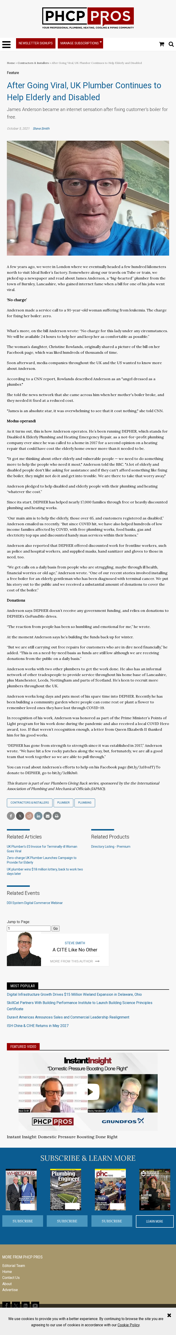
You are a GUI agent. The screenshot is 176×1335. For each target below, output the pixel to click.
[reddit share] (29, 816)
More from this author (71, 961)
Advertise (10, 1290)
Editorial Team (13, 1266)
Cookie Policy (129, 1325)
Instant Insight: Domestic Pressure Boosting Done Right (62, 1136)
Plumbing (84, 802)
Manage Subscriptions (79, 43)
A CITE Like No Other (74, 950)
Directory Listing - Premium (110, 846)
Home (11, 63)
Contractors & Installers (33, 63)
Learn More (154, 1221)
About (7, 1284)
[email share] (48, 816)
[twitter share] (20, 816)
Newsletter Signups (36, 43)
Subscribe (23, 1221)
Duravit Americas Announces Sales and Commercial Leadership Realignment (68, 1017)
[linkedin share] (38, 816)
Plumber (63, 802)
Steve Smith (41, 128)
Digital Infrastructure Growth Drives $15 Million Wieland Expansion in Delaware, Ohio (74, 994)
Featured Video (23, 1046)
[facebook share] (11, 816)
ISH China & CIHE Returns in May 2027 (38, 1026)
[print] (57, 816)
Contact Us (11, 1277)
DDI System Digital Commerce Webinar (35, 903)
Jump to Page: (18, 922)
